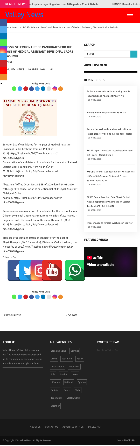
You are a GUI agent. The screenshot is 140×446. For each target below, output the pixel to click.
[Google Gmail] (49, 88)
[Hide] (1, 83)
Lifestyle (55, 382)
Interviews (74, 366)
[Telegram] (20, 88)
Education (66, 358)
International (57, 366)
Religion (55, 390)
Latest (15, 27)
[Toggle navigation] (130, 15)
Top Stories (56, 397)
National (68, 382)
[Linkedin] (43, 88)
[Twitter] (37, 88)
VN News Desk (74, 397)
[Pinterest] (25, 88)
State (77, 390)
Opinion (82, 382)
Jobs (53, 374)
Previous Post (12, 315)
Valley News (24, 14)
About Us (35, 426)
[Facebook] (31, 88)
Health (79, 358)
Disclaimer (94, 426)
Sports (67, 390)
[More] (60, 88)
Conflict (75, 350)
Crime (54, 358)
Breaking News (58, 350)
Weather (55, 405)
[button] (133, 54)
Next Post (71, 315)
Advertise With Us (73, 426)
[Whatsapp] (14, 88)
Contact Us (51, 426)
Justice (63, 374)
